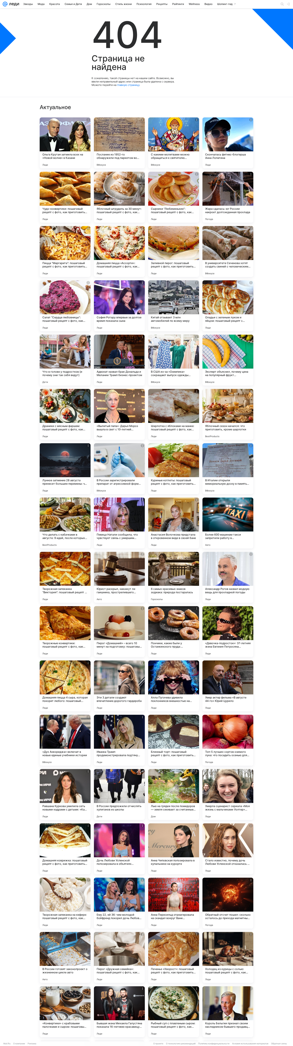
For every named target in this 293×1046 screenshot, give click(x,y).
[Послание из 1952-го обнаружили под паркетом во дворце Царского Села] (119, 142)
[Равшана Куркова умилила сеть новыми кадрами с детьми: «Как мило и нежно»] (65, 794)
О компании (19, 1043)
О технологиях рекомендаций (181, 1043)
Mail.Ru (7, 1043)
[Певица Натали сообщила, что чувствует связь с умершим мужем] (119, 523)
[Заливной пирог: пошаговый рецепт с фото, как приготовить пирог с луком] (173, 251)
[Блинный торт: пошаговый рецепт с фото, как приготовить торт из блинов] (173, 740)
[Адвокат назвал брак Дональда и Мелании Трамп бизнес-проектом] (119, 360)
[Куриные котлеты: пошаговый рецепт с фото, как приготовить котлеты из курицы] (173, 468)
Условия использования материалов (250, 1043)
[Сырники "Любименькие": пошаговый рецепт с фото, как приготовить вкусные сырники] (173, 197)
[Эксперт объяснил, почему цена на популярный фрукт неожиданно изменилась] (227, 360)
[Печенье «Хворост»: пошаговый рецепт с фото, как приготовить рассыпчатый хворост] (173, 957)
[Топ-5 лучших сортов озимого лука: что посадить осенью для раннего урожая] (227, 740)
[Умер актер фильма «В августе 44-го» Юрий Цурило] (227, 685)
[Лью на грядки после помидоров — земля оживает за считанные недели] (173, 794)
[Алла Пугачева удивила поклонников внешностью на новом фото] (173, 685)
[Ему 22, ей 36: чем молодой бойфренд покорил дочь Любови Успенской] (119, 903)
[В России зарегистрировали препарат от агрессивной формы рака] (119, 468)
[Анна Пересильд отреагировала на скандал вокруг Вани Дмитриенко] (173, 903)
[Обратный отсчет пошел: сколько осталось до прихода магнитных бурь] (227, 903)
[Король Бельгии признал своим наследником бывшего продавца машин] (227, 1011)
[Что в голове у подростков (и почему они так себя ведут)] (65, 360)
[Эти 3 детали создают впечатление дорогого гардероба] (119, 685)
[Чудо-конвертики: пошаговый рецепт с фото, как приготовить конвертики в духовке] (65, 197)
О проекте (158, 1043)
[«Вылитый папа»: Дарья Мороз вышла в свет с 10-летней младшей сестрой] (119, 414)
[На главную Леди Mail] (13, 4)
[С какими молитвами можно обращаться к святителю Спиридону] (173, 142)
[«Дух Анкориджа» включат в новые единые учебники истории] (65, 740)
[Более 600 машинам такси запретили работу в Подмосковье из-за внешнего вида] (227, 523)
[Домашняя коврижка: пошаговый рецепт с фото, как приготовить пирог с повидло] (65, 848)
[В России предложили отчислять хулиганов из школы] (119, 794)
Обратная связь (279, 1043)
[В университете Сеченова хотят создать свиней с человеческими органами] (227, 251)
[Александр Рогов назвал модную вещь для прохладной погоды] (227, 577)
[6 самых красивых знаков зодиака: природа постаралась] (173, 577)
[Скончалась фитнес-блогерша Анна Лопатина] (227, 142)
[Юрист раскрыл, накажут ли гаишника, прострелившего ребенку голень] (119, 577)
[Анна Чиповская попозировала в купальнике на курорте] (173, 848)
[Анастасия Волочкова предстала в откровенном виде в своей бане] (173, 523)
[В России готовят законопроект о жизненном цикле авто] (65, 957)
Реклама (32, 1043)
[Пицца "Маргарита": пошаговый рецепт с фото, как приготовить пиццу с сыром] (65, 251)
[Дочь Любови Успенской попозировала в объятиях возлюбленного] (119, 848)
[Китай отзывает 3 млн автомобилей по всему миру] (173, 305)
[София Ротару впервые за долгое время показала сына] (119, 305)
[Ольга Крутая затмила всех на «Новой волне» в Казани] (65, 142)
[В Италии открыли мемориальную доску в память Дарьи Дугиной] (227, 468)
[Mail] (5, 4)
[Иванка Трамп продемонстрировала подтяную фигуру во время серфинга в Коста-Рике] (119, 740)
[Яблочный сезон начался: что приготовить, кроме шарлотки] (227, 414)
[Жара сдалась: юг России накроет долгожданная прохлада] (227, 197)
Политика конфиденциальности (213, 1043)
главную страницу (128, 85)
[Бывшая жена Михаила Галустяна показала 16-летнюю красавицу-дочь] (119, 1011)
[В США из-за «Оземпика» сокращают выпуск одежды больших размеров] (173, 360)
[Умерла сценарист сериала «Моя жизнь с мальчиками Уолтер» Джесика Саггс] (227, 794)
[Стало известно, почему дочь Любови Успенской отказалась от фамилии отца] (227, 848)
